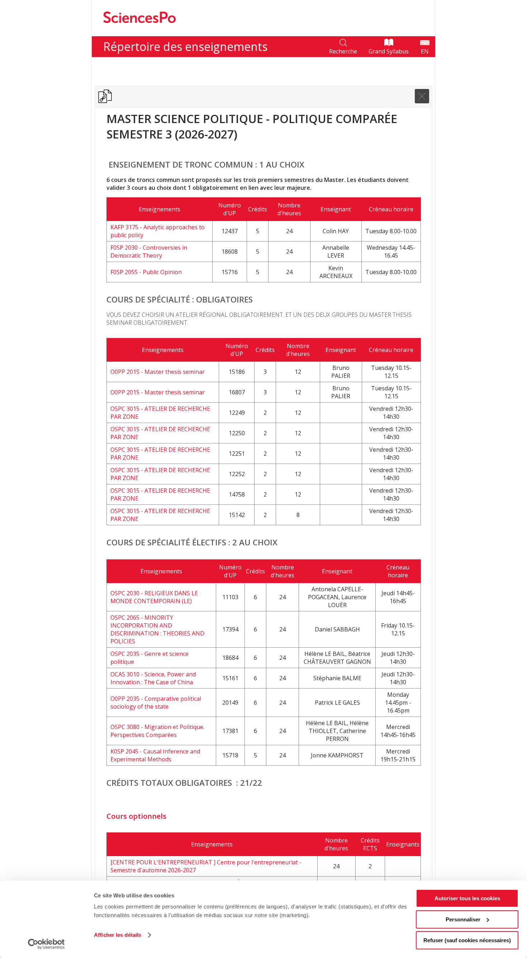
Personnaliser (463, 919)
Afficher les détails (117, 935)
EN (425, 51)
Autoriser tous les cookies (467, 898)
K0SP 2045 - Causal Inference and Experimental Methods (155, 755)
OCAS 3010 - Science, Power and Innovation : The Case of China (153, 678)
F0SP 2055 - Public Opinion (146, 272)
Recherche (343, 51)
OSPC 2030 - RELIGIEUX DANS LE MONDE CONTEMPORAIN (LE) (154, 597)
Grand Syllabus (389, 51)
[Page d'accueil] (139, 32)
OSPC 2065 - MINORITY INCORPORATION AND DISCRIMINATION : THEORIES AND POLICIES (157, 629)
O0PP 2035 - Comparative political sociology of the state (155, 702)
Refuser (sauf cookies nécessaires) (467, 940)
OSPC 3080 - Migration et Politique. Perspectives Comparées (157, 731)
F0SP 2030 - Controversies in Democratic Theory (148, 251)
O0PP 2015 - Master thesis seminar (157, 372)
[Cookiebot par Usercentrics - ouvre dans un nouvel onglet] (46, 944)
